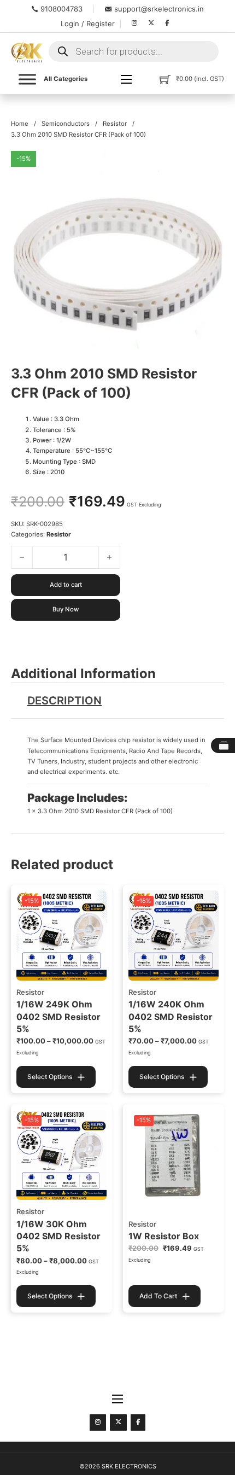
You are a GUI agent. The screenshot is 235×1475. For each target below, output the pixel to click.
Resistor (115, 123)
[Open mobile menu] (126, 79)
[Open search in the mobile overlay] (133, 51)
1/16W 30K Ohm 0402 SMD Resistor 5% (58, 1236)
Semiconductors (66, 123)
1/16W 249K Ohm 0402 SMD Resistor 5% (58, 1016)
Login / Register (88, 23)
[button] (209, 165)
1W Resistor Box (163, 1236)
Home (19, 123)
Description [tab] (64, 700)
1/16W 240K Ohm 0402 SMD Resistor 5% (170, 1016)
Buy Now (65, 609)
